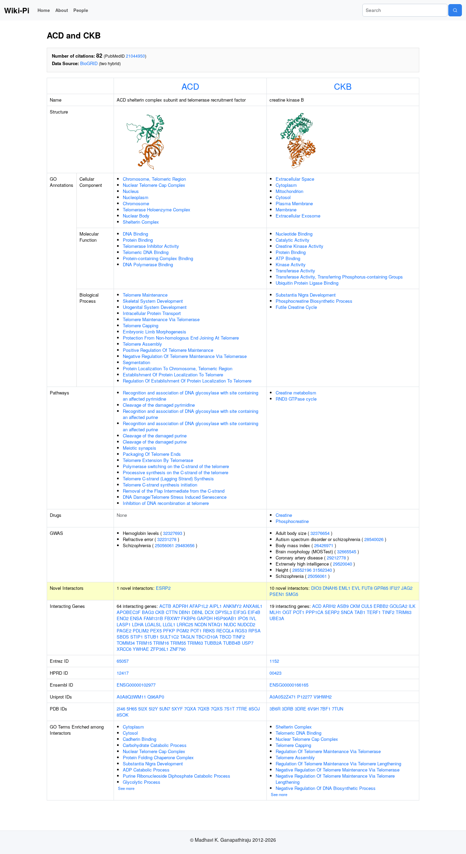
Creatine (284, 515)
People (80, 10)
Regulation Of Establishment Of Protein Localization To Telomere (187, 380)
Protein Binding (138, 240)
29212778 (336, 557)
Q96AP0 (155, 696)
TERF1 (374, 612)
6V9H (313, 708)
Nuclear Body (136, 215)
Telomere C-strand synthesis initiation (160, 484)
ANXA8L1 (252, 606)
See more (126, 788)
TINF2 (239, 636)
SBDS (123, 636)
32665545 (346, 551)
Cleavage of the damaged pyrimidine (159, 405)
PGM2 (182, 630)
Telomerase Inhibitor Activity (151, 246)
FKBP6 (188, 618)
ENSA (136, 618)
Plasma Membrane (294, 203)
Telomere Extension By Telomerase (158, 460)
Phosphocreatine (292, 521)
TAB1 (359, 612)
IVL (252, 618)
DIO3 (316, 588)
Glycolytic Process (141, 782)
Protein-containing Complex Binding (158, 258)
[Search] (455, 10)
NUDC (230, 624)
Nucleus (131, 191)
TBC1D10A (207, 636)
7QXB (203, 708)
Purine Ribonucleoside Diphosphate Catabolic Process (176, 776)
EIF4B (254, 612)
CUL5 (366, 606)
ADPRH (180, 606)
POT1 (196, 630)
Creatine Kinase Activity (299, 246)
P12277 (304, 696)
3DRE (300, 708)
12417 (123, 673)
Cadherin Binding (139, 739)
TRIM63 (195, 643)
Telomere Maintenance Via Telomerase (161, 319)
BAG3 (148, 612)
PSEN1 (277, 594)
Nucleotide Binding (294, 233)
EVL (356, 588)
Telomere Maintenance (145, 294)
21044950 (135, 56)
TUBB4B (232, 643)
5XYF (177, 708)
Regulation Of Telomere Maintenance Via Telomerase (328, 751)
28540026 (373, 539)
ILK (412, 606)
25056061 (164, 545)
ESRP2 (163, 588)
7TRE (241, 708)
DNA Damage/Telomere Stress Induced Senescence (175, 497)
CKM (355, 606)
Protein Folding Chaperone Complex (158, 757)
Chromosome (136, 203)
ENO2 (123, 618)
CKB (343, 86)
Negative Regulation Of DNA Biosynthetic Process (326, 788)
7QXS (217, 708)
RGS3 (241, 630)
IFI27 (395, 588)
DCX (209, 612)
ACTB (165, 606)
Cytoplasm (286, 185)
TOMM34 (126, 643)
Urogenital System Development (155, 307)
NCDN (200, 624)
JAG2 (406, 588)
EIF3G (239, 612)
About (61, 10)
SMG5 (292, 594)
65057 (123, 661)
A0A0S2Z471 (283, 696)
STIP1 (136, 636)
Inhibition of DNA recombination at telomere (166, 503)
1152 (274, 661)
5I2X (142, 708)
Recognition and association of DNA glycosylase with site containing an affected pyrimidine (190, 395)
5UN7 (164, 708)
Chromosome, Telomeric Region (154, 179)
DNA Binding (135, 233)
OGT (287, 612)
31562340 (322, 570)
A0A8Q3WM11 (131, 696)
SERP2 (332, 612)
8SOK (123, 714)
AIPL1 (215, 606)
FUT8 (367, 588)
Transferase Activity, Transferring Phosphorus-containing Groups (339, 276)
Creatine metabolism (296, 392)
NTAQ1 (215, 624)
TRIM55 (178, 643)
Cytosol (283, 197)
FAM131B (153, 618)
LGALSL (153, 624)
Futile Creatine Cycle (296, 307)
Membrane (286, 209)
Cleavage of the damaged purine (155, 435)
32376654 (320, 533)
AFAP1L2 (198, 606)
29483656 (184, 545)
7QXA (190, 708)
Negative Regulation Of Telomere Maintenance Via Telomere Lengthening (335, 779)
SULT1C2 (169, 636)
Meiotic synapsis (139, 448)
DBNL (197, 612)
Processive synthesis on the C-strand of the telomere (175, 472)
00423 (275, 673)
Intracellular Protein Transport (152, 313)
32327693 (172, 533)
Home (44, 10)
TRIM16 (161, 643)
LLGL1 (169, 624)
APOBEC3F (129, 612)
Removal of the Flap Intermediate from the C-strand (173, 491)
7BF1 (325, 708)
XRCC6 (124, 649)
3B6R (275, 708)
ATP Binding (288, 258)
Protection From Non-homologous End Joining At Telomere (181, 337)
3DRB (287, 708)
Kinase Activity (291, 264)
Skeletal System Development (153, 301)
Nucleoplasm (135, 197)
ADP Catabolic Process (146, 769)
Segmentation (136, 362)
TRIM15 (144, 643)
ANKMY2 (232, 606)
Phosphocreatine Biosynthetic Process (314, 301)
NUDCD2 (246, 624)
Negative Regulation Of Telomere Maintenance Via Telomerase (185, 356)
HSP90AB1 (225, 618)
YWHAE (141, 649)
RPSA (254, 630)
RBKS (209, 630)
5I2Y (153, 708)
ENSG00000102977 (136, 684)
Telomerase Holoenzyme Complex (156, 209)
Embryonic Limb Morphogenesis (154, 331)
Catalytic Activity (292, 240)
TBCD (225, 636)
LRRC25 (185, 624)
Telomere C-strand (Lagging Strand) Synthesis (168, 478)
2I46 (121, 708)
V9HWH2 (323, 696)
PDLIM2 (141, 630)
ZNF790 (178, 649)
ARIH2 (329, 606)
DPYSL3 (223, 612)
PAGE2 (124, 630)
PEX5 (156, 630)
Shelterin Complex (141, 222)
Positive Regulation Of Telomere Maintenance (168, 350)
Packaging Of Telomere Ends (152, 454)
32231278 (166, 539)
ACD (190, 86)
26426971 (323, 545)
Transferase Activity (295, 270)
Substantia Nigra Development (306, 294)
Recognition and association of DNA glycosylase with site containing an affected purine (190, 414)
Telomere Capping (140, 325)
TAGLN (187, 636)
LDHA (138, 624)
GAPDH (205, 618)
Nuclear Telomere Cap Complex (154, 185)
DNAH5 (330, 588)
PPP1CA (314, 612)
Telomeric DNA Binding (146, 252)
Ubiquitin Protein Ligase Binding (307, 283)
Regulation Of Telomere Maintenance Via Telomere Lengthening (338, 763)
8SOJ (254, 708)
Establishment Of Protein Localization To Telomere (173, 374)
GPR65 (381, 588)
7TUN (337, 708)
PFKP (169, 630)
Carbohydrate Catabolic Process (155, 745)
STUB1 (151, 636)
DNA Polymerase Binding (148, 264)
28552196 (301, 570)
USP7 (247, 643)
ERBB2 (381, 606)
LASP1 (124, 624)
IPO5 (243, 618)
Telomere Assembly (142, 344)
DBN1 (184, 612)
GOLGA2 (398, 606)
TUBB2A (213, 643)
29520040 (342, 563)
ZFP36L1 (159, 649)
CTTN (171, 612)
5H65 (132, 708)
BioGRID (89, 63)
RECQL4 (225, 630)
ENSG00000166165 (289, 684)
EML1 (344, 588)
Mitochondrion (289, 191)
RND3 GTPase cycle (296, 398)
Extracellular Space (295, 179)
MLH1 (275, 612)
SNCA (347, 612)
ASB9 (343, 606)
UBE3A (277, 618)
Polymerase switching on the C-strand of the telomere (176, 466)
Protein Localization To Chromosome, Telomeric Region (177, 368)
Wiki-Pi (16, 10)
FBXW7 (172, 618)
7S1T (229, 708)
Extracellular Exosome (298, 215)
